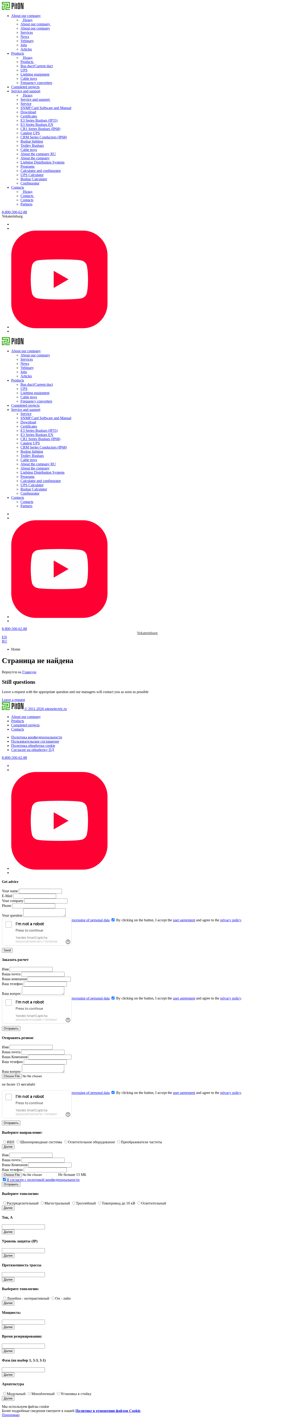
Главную (29, 672)
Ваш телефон (12, 984)
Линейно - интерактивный (28, 1298)
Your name (10, 891)
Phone (6, 906)
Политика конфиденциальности (36, 737)
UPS (23, 70)
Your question (12, 915)
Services (26, 32)
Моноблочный (43, 1394)
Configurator (29, 183)
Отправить (11, 1028)
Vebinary (27, 41)
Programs (27, 166)
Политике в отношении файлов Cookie (107, 1411)
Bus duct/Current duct (36, 66)
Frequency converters (36, 83)
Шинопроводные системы (41, 1142)
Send (7, 950)
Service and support (25, 91)
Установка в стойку (76, 1394)
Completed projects (25, 87)
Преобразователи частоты (141, 1142)
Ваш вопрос (11, 994)
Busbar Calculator (33, 179)
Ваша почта (11, 974)
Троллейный (86, 1203)
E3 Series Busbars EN (36, 125)
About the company (35, 158)
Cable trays (28, 79)
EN (4, 637)
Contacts (17, 187)
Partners (26, 204)
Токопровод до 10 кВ (118, 1203)
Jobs (23, 45)
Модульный (16, 1394)
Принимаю (11, 1415)
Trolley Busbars (32, 146)
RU (4, 641)
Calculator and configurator (40, 171)
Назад (27, 20)
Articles (26, 49)
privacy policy (230, 920)
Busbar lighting (31, 141)
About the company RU (38, 154)
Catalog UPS (30, 133)
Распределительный (23, 1203)
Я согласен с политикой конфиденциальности (43, 1180)
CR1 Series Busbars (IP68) (40, 129)
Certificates (28, 116)
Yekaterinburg (147, 633)
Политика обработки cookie (33, 746)
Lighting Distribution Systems (42, 162)
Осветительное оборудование (91, 1142)
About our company (26, 16)
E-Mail (7, 896)
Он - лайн (63, 1298)
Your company (13, 901)
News (24, 37)
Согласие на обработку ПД (32, 750)
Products (17, 53)
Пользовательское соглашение (35, 741)
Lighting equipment (34, 74)
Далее (8, 1146)
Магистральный (57, 1203)
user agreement (184, 920)
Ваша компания (14, 979)
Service (25, 104)
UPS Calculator (32, 175)
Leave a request (13, 700)
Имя (5, 969)
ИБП (10, 1142)
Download (28, 112)
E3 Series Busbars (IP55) (39, 120)
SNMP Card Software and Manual (45, 108)
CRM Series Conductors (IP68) (43, 137)
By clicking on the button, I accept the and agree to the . (178, 920)
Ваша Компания (14, 1057)
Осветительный (153, 1203)
